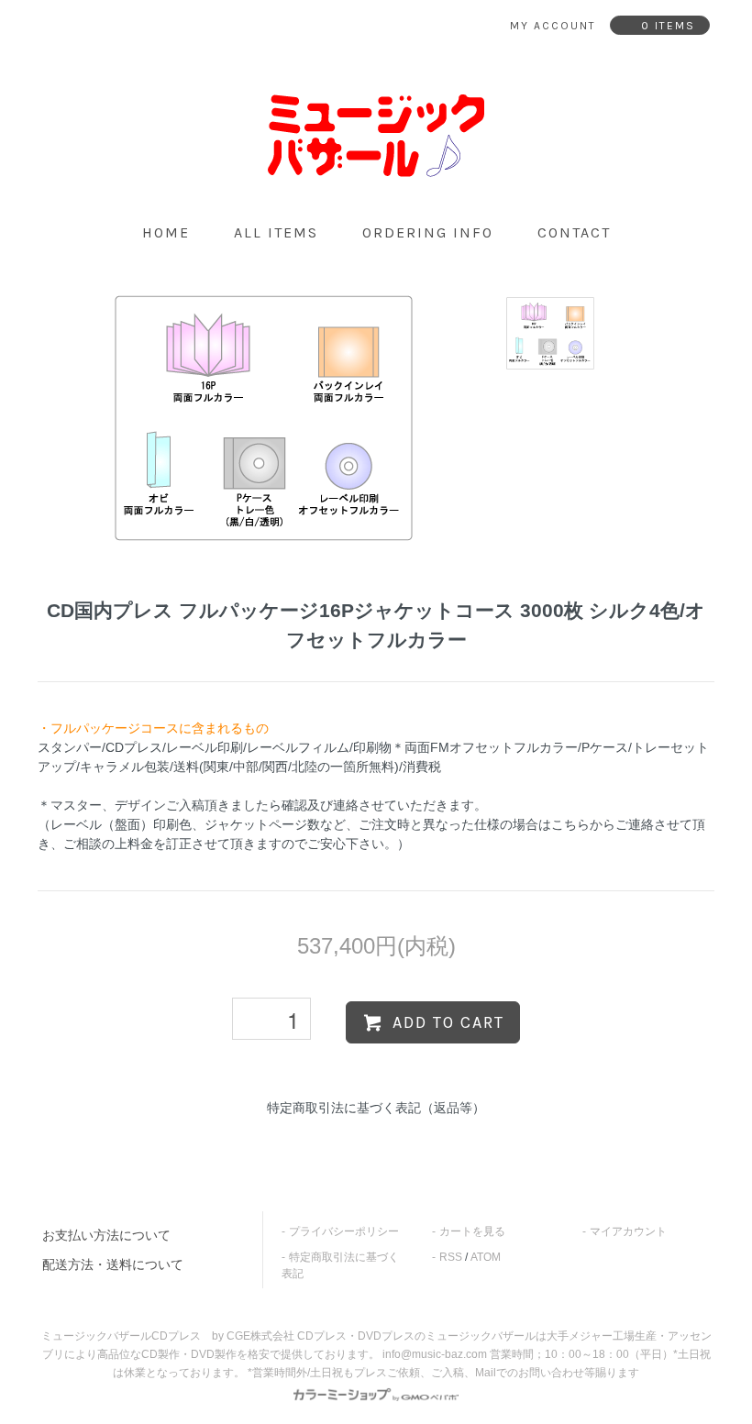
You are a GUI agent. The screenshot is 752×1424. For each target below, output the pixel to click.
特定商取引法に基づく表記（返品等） (376, 1107)
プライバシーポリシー (344, 1231)
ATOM (485, 1257)
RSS (450, 1257)
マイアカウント (628, 1231)
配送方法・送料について (112, 1264)
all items (276, 232)
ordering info (427, 232)
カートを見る (472, 1231)
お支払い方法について (106, 1235)
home (166, 232)
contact (574, 232)
